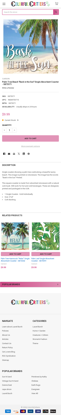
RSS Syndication (9, 356)
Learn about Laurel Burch (12, 327)
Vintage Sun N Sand (10, 381)
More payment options (30, 146)
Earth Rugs (35, 385)
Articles (5, 339)
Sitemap (5, 360)
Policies (5, 331)
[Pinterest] (29, 154)
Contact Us (6, 343)
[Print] (14, 154)
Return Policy (7, 347)
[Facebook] (4, 154)
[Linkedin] (24, 154)
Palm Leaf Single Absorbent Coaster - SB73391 (42, 259)
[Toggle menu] (4, 4)
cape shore (6, 389)
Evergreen (35, 389)
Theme (35, 343)
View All (34, 393)
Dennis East (7, 385)
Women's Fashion (40, 339)
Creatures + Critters (40, 335)
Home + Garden (39, 331)
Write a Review (8, 88)
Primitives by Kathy (39, 377)
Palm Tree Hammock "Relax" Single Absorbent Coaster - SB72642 (15, 259)
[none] (30, 46)
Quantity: (7, 125)
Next (58, 245)
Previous (3, 245)
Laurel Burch (38, 327)
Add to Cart (15, 254)
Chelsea (34, 381)
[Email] (9, 154)
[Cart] (57, 4)
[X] (19, 154)
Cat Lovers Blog (8, 352)
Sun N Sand (7, 377)
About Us (6, 335)
